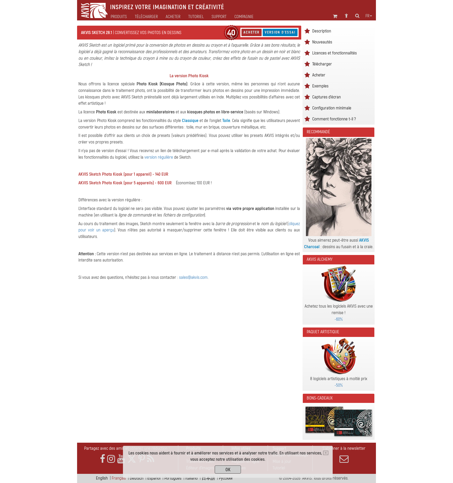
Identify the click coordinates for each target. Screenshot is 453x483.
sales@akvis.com (193, 277)
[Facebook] (102, 459)
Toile (226, 120)
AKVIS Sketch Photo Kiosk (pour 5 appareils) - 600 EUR (125, 183)
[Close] (325, 453)
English (102, 478)
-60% (339, 319)
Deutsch (136, 478)
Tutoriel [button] (196, 16)
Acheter (252, 32)
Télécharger (146, 16)
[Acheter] (231, 32)
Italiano (191, 478)
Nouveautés (322, 42)
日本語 (208, 478)
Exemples (320, 86)
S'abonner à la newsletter (343, 448)
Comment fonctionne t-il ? (334, 119)
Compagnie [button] (244, 16)
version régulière (158, 157)
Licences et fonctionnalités (334, 53)
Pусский (226, 478)
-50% (339, 385)
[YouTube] (121, 459)
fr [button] (367, 16)
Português (172, 478)
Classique (190, 120)
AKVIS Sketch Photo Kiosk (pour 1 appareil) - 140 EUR (123, 174)
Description (321, 31)
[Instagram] (111, 459)
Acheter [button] (173, 16)
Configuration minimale (331, 108)
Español (153, 478)
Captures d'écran (326, 97)
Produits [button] (119, 16)
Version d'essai (280, 32)
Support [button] (219, 16)
